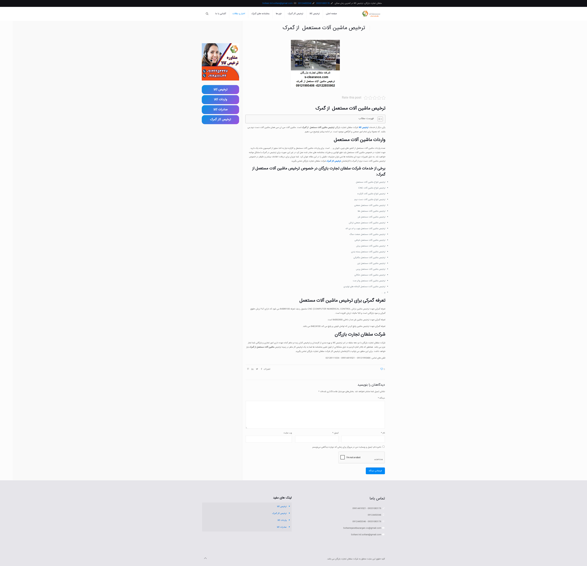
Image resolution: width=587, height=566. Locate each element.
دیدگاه (381, 398)
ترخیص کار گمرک (334, 161)
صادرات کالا (282, 527)
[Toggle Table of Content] (378, 119)
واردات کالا (282, 520)
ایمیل (335, 433)
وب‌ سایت (288, 433)
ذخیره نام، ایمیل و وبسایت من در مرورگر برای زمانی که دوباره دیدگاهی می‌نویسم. (346, 447)
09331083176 (323, 3)
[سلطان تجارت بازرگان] (372, 14)
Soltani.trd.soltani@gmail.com (277, 3)
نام (383, 433)
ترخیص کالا (363, 127)
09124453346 (305, 3)
